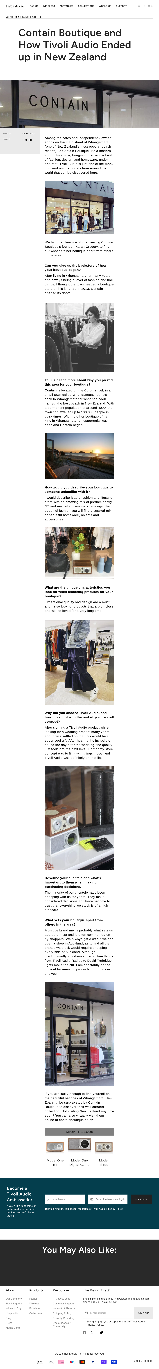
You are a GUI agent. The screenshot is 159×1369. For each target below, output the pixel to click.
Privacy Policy (95, 1324)
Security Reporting (63, 1318)
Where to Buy (13, 1308)
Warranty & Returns (64, 1308)
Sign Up (143, 1312)
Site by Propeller (143, 1361)
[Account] (139, 6)
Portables (35, 1308)
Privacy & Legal (62, 1298)
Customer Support (63, 1303)
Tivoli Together (14, 1303)
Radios (33, 1298)
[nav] (34, 6)
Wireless (34, 1303)
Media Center (13, 1327)
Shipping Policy (62, 1313)
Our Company (14, 1298)
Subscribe (141, 1199)
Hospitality (12, 1313)
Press (9, 1323)
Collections (35, 1313)
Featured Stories (30, 17)
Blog (8, 1318)
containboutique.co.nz (76, 1120)
